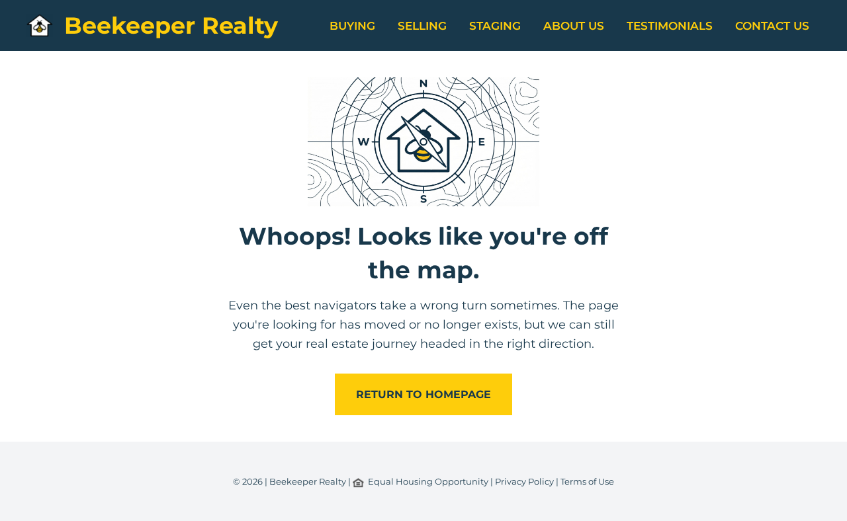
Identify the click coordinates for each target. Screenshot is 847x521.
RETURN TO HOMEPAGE (423, 394)
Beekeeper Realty (171, 25)
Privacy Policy (524, 481)
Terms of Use (587, 481)
